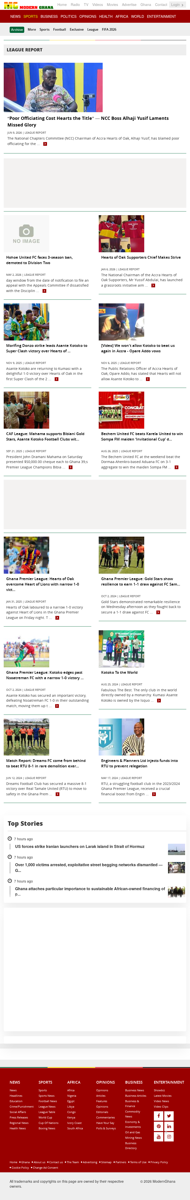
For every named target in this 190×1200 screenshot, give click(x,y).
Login (176, 4)
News (13, 1090)
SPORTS (31, 16)
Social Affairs (18, 1112)
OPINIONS (87, 16)
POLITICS (68, 16)
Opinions (102, 1090)
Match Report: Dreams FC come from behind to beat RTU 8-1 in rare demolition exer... (46, 763)
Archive (17, 29)
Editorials (102, 1112)
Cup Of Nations (48, 1123)
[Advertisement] (95, 183)
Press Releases (19, 1117)
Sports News (46, 1095)
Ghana (146, 4)
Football (59, 29)
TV (86, 4)
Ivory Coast (74, 1123)
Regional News (19, 1123)
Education (16, 1101)
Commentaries (105, 1117)
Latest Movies (162, 1095)
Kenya (71, 1117)
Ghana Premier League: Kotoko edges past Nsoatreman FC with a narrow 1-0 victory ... (45, 675)
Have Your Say (105, 1123)
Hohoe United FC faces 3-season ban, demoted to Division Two (39, 260)
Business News (134, 1090)
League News (47, 1106)
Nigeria (71, 1095)
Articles (100, 1095)
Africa (70, 1090)
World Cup (45, 1117)
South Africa (75, 1128)
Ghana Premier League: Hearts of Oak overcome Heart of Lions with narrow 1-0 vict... (42, 584)
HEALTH (106, 16)
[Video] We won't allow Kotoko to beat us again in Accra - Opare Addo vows (138, 348)
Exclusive (77, 29)
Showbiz (159, 1090)
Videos (97, 4)
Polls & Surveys (106, 1128)
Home (62, 4)
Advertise (129, 4)
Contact (161, 4)
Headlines (16, 1095)
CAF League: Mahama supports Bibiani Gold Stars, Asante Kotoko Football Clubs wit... (45, 436)
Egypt (70, 1101)
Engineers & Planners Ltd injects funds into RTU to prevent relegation (139, 763)
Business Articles (135, 1095)
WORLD (137, 16)
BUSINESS (49, 16)
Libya (70, 1106)
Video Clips (161, 1106)
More (32, 29)
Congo (71, 1112)
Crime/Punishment (22, 1106)
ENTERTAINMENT (161, 16)
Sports (44, 29)
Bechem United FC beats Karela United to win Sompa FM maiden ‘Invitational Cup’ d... (142, 436)
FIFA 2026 (109, 29)
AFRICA (122, 16)
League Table (47, 1112)
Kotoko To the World (119, 672)
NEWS (15, 16)
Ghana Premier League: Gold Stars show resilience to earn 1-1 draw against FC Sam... (140, 581)
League (92, 29)
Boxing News (47, 1128)
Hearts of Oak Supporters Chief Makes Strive (141, 257)
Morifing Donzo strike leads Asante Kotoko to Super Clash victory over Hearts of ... (46, 348)
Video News (161, 1101)
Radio (75, 4)
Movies (112, 4)
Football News (48, 1101)
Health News (18, 1128)
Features (101, 1101)
